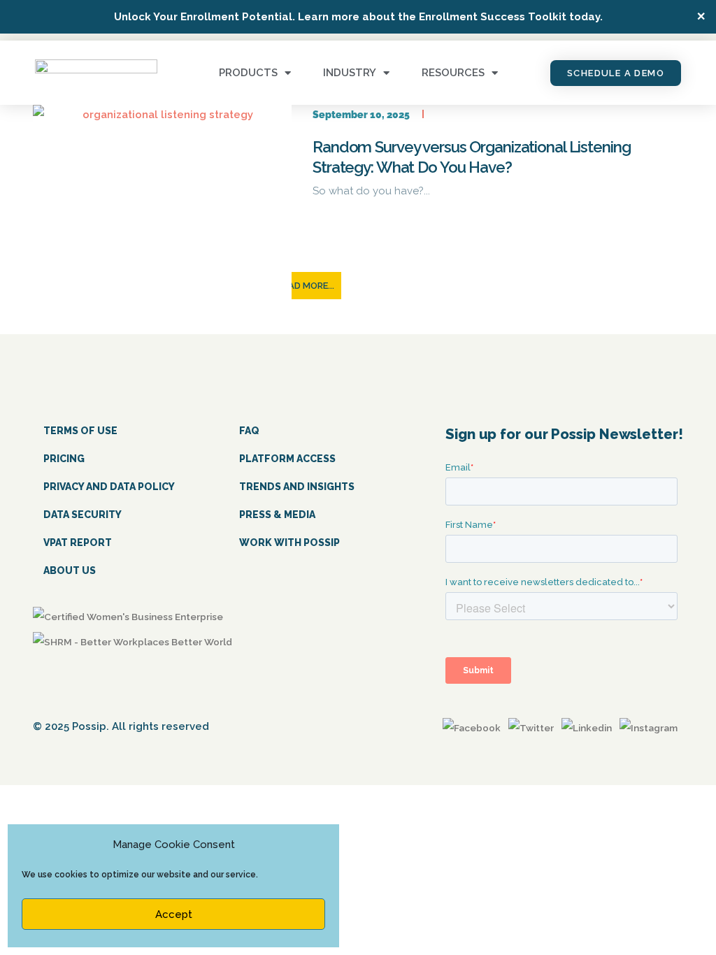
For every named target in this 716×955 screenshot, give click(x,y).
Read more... (306, 285)
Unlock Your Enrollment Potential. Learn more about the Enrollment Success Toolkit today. (358, 16)
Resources (453, 72)
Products (248, 72)
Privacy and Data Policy (109, 486)
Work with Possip (289, 542)
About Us (69, 570)
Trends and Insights (297, 486)
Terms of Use (80, 430)
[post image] (162, 202)
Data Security (82, 514)
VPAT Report (77, 542)
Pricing (64, 458)
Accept (173, 914)
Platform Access (287, 458)
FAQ (249, 430)
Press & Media (277, 514)
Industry (349, 72)
